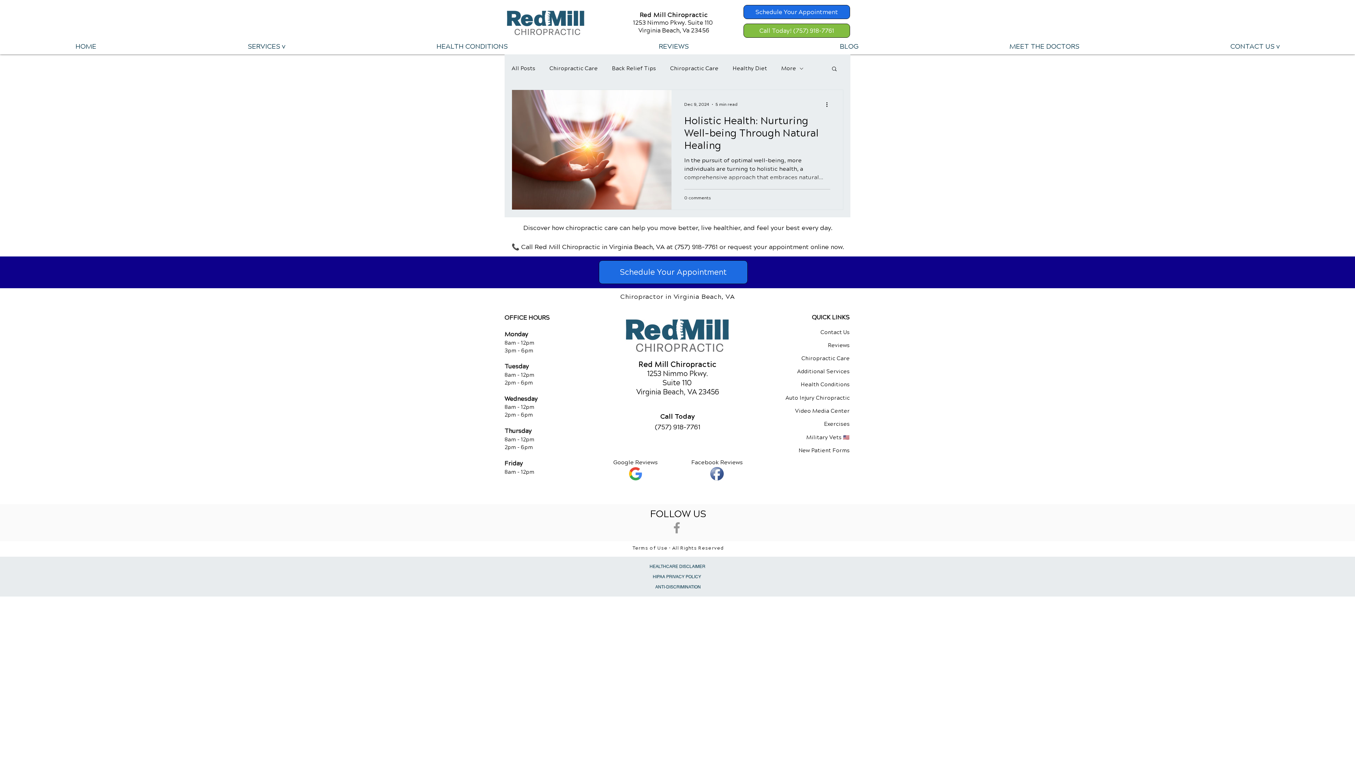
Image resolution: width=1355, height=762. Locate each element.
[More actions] (829, 104)
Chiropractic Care (573, 68)
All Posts (523, 68)
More (788, 68)
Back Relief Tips (634, 68)
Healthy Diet (750, 68)
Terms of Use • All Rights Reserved (678, 548)
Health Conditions (825, 384)
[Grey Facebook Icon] (676, 527)
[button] (266, 46)
